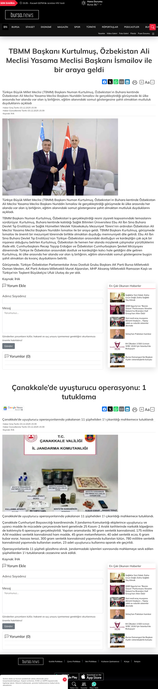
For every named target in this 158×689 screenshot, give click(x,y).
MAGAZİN (62, 27)
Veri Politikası (91, 661)
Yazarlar (101, 33)
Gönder (8, 346)
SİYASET (30, 27)
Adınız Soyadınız (14, 296)
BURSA (15, 27)
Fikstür (133, 33)
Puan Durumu (144, 33)
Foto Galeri (124, 33)
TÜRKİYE (91, 27)
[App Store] (91, 676)
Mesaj (6, 308)
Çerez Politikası (73, 661)
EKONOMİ (46, 27)
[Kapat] (65, 679)
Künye (126, 661)
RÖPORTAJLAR (110, 27)
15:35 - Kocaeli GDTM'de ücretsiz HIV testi (43, 3)
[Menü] (153, 33)
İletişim (137, 661)
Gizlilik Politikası (55, 661)
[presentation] (74, 3)
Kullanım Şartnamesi (110, 661)
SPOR (77, 27)
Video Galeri (112, 33)
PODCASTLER (131, 27)
